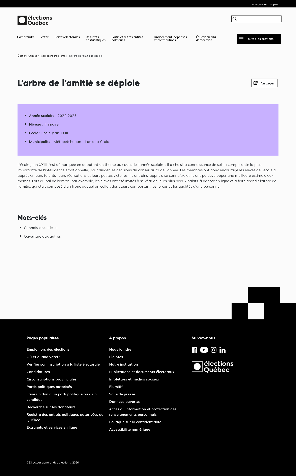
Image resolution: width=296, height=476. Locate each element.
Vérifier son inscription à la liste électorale (63, 364)
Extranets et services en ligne (52, 427)
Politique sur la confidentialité (135, 421)
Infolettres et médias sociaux (134, 378)
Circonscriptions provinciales (52, 378)
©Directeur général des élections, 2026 (53, 462)
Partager (267, 82)
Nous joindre (259, 4)
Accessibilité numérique (129, 429)
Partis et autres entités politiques (127, 38)
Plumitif (116, 386)
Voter (45, 36)
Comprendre (26, 36)
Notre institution (123, 364)
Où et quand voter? (43, 356)
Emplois (274, 4)
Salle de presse (122, 393)
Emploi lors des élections (48, 349)
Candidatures (38, 371)
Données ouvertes (125, 401)
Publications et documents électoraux (141, 371)
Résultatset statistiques (96, 38)
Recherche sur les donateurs (51, 406)
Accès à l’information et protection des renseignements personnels (142, 411)
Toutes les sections (259, 38)
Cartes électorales (67, 36)
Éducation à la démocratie (206, 38)
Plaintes (116, 356)
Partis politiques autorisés (49, 386)
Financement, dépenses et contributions (170, 38)
